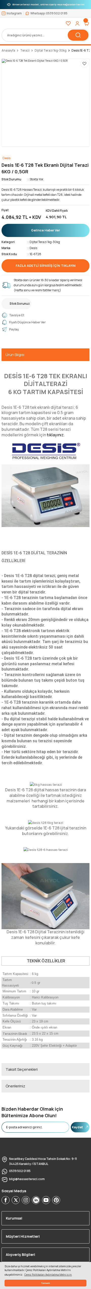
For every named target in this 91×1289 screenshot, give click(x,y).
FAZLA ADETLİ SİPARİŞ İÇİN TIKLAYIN (46, 265)
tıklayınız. (56, 435)
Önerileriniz (15, 1086)
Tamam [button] (45, 1283)
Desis (33, 248)
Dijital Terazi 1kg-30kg (45, 242)
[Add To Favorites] (84, 64)
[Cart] (86, 23)
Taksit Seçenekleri (22, 1069)
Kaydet (77, 1127)
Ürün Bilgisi (15, 354)
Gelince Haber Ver (45, 230)
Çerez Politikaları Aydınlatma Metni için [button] (48, 1274)
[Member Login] (77, 23)
